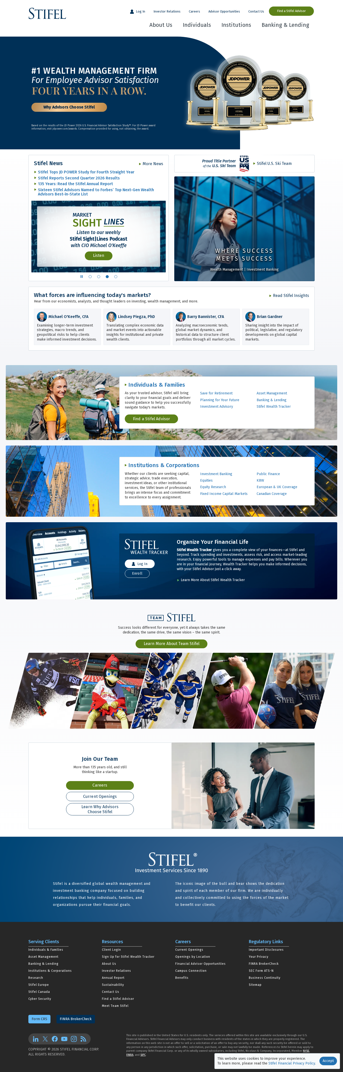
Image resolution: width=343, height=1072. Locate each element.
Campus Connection (191, 971)
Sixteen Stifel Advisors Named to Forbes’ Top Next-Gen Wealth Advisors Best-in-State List (96, 192)
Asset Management (272, 393)
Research (35, 978)
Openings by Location (192, 956)
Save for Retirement (216, 393)
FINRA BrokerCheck (264, 964)
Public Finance (268, 474)
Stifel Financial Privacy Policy (291, 1063)
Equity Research (213, 487)
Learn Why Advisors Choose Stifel (100, 809)
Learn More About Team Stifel (171, 643)
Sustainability (113, 985)
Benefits (182, 978)
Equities (206, 480)
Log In (140, 11)
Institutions (236, 25)
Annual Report (113, 978)
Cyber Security (39, 999)
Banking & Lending (285, 25)
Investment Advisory (216, 406)
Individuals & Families (156, 384)
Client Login (111, 949)
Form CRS (39, 1019)
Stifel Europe (38, 985)
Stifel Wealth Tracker (274, 406)
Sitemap (255, 985)
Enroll (137, 573)
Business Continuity (264, 978)
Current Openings (100, 796)
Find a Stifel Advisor (291, 11)
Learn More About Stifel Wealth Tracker (213, 580)
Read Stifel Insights (291, 295)
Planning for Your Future (219, 400)
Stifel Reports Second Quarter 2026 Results (79, 178)
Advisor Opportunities (224, 11)
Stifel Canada (39, 992)
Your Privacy (258, 956)
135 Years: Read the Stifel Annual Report (75, 183)
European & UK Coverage (277, 487)
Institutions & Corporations (163, 465)
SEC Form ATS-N (261, 971)
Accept (328, 1061)
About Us (160, 25)
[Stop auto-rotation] (81, 276)
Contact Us (256, 11)
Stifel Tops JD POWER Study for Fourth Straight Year (86, 172)
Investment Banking (263, 269)
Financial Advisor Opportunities (200, 964)
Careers (194, 11)
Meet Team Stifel (115, 1006)
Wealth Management (226, 269)
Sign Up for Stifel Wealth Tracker (128, 956)
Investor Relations (167, 11)
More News (153, 163)
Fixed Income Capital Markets (224, 494)
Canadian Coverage (272, 494)
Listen (98, 255)
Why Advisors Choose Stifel (69, 107)
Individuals (197, 25)
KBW (260, 480)
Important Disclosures (266, 949)
